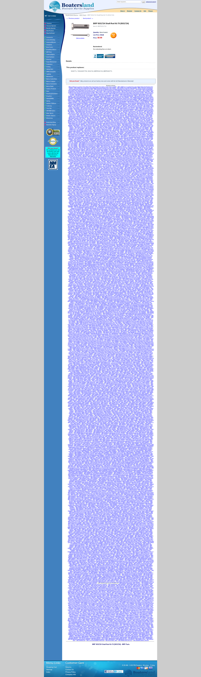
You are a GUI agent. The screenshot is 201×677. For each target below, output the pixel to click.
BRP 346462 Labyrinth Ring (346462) (117, 291)
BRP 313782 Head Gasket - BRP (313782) (84, 374)
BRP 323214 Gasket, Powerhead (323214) (128, 391)
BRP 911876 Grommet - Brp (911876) (93, 202)
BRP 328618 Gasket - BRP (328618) (99, 403)
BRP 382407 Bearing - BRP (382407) (83, 430)
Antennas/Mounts (51, 42)
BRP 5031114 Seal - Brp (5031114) (118, 211)
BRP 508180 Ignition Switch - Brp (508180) (108, 109)
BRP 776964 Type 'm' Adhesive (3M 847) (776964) (130, 187)
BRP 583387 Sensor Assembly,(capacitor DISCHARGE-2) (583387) (85, 136)
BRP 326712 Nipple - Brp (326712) (144, 119)
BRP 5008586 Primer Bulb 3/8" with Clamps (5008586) (111, 269)
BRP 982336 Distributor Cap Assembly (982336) (137, 632)
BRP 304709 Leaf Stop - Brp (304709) (112, 164)
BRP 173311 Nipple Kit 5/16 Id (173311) (101, 357)
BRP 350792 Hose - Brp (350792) (121, 128)
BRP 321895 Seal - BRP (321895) (101, 389)
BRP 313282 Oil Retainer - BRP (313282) (134, 371)
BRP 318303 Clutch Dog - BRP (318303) (108, 533)
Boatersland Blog (51, 122)
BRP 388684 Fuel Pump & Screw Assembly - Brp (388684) (138, 232)
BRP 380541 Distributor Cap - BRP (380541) (127, 428)
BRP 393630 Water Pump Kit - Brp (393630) (120, 236)
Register (129, 11)
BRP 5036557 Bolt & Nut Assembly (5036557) (96, 584)
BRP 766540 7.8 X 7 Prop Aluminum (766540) (141, 613)
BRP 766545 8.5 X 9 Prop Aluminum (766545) (90, 615)
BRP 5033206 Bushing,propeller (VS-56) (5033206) (134, 217)
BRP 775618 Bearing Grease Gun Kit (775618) (107, 624)
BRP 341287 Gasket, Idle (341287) (116, 422)
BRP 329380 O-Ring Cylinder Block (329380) (97, 149)
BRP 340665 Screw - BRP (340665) (85, 421)
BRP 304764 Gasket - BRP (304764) (91, 529)
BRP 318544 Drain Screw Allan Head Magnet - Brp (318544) (111, 114)
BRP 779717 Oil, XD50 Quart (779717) (92, 198)
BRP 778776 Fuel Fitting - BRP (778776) (143, 592)
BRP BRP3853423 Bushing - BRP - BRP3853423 (103, 639)
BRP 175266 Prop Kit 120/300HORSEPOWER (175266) (102, 521)
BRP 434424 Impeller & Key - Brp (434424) (112, 244)
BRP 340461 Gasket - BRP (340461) (129, 420)
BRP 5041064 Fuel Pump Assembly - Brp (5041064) (137, 316)
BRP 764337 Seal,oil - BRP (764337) (112, 610)
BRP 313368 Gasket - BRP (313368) (129, 372)
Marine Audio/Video (51, 79)
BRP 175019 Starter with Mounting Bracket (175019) (98, 361)
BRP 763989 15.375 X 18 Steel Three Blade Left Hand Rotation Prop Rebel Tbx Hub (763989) (111, 604)
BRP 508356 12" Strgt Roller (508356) (92, 540)
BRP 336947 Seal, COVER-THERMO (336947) (105, 226)
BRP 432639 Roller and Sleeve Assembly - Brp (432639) (139, 241)
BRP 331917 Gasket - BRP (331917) (121, 411)
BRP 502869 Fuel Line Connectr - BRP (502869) (113, 476)
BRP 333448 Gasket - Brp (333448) (82, 288)
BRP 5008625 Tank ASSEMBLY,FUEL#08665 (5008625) (136, 305)
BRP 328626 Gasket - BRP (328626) (137, 403)
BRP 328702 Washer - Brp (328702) (115, 283)
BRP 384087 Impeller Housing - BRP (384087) (124, 430)
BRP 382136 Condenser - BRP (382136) (83, 429)
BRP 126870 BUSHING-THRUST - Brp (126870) (135, 270)
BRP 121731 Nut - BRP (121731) (106, 356)
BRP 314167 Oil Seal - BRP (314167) (143, 374)
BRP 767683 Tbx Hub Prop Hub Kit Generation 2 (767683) (131, 178)
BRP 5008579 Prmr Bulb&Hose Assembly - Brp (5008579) (83, 269)
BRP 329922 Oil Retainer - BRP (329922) (79, 537)
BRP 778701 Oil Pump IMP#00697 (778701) (118, 627)
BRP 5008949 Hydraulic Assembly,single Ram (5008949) (125, 100)
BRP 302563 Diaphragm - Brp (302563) (83, 96)
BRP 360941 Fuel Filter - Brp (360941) (89, 229)
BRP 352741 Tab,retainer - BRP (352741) (111, 552)
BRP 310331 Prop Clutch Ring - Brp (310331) (139, 105)
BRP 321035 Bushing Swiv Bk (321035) (90, 168)
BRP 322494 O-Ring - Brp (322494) (126, 107)
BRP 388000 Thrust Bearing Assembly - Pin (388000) (88, 296)
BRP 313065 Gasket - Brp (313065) (89, 107)
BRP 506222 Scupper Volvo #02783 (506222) (79, 518)
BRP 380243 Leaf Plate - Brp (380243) (84, 295)
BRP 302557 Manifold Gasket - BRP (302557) (108, 365)
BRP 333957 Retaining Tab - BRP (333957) (85, 545)
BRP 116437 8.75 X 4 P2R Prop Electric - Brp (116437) (93, 220)
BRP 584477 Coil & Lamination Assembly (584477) (133, 136)
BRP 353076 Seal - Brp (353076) (132, 293)
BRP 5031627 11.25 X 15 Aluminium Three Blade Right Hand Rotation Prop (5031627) (119, 582)
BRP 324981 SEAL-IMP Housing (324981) (124, 396)
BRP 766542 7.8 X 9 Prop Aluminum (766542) (104, 614)
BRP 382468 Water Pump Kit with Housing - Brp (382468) (87, 232)
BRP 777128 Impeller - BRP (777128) (91, 625)
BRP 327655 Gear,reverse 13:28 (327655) (142, 401)
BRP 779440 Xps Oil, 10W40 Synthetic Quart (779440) (127, 628)
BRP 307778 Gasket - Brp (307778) (108, 104)
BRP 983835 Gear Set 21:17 (125, 640)
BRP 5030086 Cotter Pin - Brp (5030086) (94, 308)
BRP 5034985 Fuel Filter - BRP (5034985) (107, 504)
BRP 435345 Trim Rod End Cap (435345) (121, 438)
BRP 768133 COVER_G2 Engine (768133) (93, 619)
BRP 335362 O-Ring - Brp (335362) (130, 124)
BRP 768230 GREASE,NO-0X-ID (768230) (99, 325)
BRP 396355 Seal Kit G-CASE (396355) (105, 562)
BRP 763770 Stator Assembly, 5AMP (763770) (118, 591)
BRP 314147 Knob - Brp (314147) (92, 277)
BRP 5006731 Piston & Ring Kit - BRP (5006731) (87, 459)
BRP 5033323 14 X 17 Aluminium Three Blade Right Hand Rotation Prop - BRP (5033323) (98, 493)
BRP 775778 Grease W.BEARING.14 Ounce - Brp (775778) (95, 185)
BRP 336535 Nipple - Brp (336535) (84, 226)
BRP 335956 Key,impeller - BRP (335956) (102, 549)
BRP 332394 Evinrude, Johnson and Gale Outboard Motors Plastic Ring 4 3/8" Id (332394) (110, 123)
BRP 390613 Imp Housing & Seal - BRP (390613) (89, 558)
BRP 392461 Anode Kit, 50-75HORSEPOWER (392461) (138, 558)
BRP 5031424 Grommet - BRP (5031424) (136, 484)
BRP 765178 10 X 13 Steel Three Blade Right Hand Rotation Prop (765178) (118, 175)
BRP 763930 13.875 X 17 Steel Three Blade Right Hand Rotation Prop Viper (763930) (123, 598)
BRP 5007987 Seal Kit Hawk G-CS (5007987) (127, 469)
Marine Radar (50, 86)
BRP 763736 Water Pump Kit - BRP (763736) (95, 591)
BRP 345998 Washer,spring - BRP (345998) (98, 425)
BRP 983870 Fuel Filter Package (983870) (104, 634)
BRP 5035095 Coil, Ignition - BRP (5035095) (121, 505)
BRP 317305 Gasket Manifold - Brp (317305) (123, 280)
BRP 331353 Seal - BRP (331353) (83, 410)
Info (145, 11)
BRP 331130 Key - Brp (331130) (118, 120)
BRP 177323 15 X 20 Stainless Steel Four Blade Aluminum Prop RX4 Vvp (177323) (112, 526)
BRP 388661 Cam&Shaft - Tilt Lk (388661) (112, 232)
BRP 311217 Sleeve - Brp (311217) (94, 106)
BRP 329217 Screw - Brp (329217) (114, 284)
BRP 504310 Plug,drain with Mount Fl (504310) (86, 515)
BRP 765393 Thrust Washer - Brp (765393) (113, 324)
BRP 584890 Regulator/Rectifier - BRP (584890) (128, 568)
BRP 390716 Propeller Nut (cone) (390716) (89, 234)
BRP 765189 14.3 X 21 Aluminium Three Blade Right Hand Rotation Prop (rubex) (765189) (95, 163)
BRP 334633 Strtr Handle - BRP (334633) (103, 547)
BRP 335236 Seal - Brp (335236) (77, 124)
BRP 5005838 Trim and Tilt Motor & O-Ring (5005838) (130, 450)
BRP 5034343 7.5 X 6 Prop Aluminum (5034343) (94, 501)
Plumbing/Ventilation (52, 93)
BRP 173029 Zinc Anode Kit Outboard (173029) (79, 357)
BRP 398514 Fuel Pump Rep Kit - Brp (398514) (84, 132)
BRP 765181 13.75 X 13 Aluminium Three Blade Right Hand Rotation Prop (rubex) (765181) (112, 176)
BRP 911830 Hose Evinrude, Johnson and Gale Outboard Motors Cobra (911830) (111, 201)
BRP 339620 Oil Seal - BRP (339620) (125, 418)
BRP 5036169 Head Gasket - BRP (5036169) (109, 507)
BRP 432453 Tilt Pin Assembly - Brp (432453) (85, 241)
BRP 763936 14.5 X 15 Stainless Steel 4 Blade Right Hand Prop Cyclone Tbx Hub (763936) (111, 352)
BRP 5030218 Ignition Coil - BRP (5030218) (125, 477)
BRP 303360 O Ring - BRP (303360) (143, 366)
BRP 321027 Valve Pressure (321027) (141, 384)
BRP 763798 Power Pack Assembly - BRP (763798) (96, 596)
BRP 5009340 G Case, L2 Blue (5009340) (107, 307)
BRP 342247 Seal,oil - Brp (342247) (83, 127)
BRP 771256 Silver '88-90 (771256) (119, 325)
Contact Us (137, 11)
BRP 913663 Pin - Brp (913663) (77, 254)
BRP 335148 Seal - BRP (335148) (81, 548)
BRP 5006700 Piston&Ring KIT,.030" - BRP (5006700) (139, 577)
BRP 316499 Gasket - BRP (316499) (105, 379)
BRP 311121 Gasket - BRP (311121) (144, 368)
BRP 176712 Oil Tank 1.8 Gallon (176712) (107, 274)
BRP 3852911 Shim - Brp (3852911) (99, 204)
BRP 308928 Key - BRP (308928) (144, 532)
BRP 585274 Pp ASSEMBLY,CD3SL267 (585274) (111, 570)
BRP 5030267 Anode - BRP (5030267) (89, 478)
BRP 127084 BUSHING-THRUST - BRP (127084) (138, 519)
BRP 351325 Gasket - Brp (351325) (110, 130)
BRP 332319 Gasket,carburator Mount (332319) (115, 121)
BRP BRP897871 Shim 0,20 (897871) (125, 639)
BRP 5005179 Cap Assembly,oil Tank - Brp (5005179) (122, 259)
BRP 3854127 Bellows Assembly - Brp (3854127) (87, 257)
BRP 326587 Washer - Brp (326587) (120, 282)
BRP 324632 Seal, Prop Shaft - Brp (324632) (141, 117)
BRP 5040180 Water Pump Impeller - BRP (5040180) (89, 509)
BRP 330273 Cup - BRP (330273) (90, 407)
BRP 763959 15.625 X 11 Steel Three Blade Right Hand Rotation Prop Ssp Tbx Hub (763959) (95, 350)
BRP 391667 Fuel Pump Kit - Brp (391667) (134, 234)
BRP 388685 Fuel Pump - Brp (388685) (78, 233)
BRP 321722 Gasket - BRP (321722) (136, 387)
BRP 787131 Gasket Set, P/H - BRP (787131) (117, 629)
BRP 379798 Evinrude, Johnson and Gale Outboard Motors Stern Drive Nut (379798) (96, 231)
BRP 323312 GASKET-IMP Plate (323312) (91, 392)
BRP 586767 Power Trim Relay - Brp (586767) (107, 141)
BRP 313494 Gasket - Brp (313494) (102, 112)
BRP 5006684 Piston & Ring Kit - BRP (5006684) (117, 455)
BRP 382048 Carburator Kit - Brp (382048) (128, 231)
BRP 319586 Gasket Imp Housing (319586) (122, 380)
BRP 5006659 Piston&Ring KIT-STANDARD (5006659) (103, 451)
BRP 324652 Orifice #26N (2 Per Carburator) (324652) (121, 281)
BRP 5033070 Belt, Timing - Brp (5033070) (91, 312)
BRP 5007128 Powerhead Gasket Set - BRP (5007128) (97, 464)
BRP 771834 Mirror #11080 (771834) (77, 621)
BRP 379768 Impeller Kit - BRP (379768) (106, 428)
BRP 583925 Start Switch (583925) (111, 136)
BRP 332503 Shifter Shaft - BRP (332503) (100, 537)
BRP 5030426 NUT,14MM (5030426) (114, 208)
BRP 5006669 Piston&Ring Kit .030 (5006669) (112, 304)
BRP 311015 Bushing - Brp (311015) (93, 167)
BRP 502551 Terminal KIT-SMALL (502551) (78, 474)
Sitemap (49, 669)
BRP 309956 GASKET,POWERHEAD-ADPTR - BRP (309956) (83, 367)
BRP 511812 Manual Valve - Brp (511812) (92, 155)
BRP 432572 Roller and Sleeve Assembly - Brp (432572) (110, 241)
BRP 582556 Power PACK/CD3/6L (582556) (131, 541)
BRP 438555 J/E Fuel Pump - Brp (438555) (135, 132)
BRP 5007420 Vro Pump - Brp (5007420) (122, 266)
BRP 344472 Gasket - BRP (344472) (95, 424)
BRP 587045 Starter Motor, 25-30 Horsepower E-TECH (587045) (105, 573)
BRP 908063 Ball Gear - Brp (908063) (137, 330)
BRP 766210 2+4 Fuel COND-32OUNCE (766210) (117, 613)
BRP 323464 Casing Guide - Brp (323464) (89, 169)
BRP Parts (49, 52)
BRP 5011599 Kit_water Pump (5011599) (123, 473)
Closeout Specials (51, 25)
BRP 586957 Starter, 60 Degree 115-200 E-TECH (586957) (138, 572)
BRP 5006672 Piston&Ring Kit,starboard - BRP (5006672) (88, 453)
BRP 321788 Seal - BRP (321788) (109, 388)
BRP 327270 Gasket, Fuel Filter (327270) (101, 148)
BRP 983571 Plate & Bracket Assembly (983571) (115, 332)
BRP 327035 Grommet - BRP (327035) (121, 401)
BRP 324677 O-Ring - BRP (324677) (87, 396)
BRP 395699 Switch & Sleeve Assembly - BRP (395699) (121, 561)
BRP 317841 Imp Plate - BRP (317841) (101, 380)
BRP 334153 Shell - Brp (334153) (76, 153)
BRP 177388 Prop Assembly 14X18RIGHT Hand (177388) (126, 361)
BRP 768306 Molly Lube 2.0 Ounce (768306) (98, 180)
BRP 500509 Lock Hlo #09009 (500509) (116, 446)
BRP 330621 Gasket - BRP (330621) (104, 408)
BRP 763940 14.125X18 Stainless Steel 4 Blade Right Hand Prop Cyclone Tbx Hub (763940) (99, 322)
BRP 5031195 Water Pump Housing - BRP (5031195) (118, 483)
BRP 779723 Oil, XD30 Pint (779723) (132, 198)
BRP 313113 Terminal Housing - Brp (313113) (97, 276)
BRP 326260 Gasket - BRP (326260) (84, 399)
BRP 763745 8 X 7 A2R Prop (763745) (99, 173)
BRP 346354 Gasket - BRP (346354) (86, 427)
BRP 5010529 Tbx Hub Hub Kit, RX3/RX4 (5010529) (131, 307)
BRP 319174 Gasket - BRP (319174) (82, 535)
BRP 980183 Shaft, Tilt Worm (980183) (91, 632)
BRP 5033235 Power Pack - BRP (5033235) (128, 492)
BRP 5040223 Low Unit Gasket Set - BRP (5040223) (116, 509)
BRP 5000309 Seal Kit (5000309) (129, 257)
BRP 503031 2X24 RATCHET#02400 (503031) (132, 479)
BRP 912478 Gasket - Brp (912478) (125, 253)
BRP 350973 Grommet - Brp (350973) (140, 128)
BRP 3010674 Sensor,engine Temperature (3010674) (86, 364)
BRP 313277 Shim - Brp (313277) (137, 276)
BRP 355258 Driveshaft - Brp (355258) (124, 294)
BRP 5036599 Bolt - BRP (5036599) (117, 584)
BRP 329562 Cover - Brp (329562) (135, 149)
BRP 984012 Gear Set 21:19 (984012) (116, 254)
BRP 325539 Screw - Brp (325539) (82, 119)
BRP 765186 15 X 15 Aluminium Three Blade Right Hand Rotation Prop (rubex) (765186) (128, 161)
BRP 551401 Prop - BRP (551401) (132, 540)
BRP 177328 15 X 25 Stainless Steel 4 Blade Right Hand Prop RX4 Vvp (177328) (117, 336)
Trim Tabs (49, 108)
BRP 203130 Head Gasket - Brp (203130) (109, 95)
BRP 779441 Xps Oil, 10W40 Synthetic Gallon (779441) (110, 329)
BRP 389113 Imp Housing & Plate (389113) (112, 296)
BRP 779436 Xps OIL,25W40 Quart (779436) (100, 328)
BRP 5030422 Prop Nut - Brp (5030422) (94, 208)
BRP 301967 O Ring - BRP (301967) (87, 365)
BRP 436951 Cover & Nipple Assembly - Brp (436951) (87, 247)
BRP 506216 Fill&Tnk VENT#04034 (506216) (118, 516)
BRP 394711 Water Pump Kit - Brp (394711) (142, 236)
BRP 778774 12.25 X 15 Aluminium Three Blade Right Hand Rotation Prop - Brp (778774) (113, 195)
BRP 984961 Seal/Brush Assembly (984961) (113, 635)
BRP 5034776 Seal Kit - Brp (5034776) (124, 315)
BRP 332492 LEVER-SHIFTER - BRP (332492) (81, 414)
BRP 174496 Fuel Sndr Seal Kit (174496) (131, 359)
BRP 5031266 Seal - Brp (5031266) (136, 211)
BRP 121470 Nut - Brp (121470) (114, 270)
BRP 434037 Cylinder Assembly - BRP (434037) (118, 437)
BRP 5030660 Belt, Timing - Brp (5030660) (92, 309)
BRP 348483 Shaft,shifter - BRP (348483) (106, 427)
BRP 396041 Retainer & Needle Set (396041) (90, 297)
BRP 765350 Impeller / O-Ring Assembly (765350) (131, 163)
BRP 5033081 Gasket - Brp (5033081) (111, 217)
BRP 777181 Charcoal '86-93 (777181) (82, 190)
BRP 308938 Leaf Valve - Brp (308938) (139, 166)
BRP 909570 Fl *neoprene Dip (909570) (106, 199)
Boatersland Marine (72, 15)
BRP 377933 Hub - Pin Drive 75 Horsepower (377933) (81, 230)
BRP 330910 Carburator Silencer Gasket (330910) (98, 120)
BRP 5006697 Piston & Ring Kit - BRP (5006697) (86, 577)
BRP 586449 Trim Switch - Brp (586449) (100, 140)
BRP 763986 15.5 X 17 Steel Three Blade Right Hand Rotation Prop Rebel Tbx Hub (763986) (96, 342)
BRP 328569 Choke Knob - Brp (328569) (122, 148)
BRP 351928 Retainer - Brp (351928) (90, 293)
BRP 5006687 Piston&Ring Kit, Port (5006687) (85, 456)
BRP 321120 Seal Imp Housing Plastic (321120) (101, 385)
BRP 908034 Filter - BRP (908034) (137, 629)
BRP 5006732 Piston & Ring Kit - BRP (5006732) (112, 459)
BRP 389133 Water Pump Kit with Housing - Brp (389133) (103, 233)
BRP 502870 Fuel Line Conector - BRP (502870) (137, 476)
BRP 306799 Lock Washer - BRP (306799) (84, 532)
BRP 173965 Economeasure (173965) (129, 109)
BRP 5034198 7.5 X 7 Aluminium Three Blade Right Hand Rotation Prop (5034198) (124, 500)
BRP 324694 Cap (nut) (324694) (131, 118)
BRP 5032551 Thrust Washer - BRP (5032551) (111, 487)
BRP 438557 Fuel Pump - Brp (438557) (93, 133)
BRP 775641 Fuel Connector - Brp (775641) (107, 184)
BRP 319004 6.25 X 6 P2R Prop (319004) (111, 279)
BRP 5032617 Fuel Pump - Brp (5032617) (91, 217)
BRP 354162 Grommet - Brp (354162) (83, 294)
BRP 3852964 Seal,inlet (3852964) (135, 204)
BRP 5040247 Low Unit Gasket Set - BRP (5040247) (86, 511)
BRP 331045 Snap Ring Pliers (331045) (82, 286)
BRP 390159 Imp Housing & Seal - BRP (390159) (121, 434)
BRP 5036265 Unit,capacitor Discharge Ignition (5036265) (99, 508)
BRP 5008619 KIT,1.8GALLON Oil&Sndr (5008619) (109, 305)
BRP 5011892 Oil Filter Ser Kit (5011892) (79, 347)
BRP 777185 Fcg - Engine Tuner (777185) (120, 190)
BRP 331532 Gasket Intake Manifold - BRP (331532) (105, 410)
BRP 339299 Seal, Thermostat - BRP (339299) (85, 418)
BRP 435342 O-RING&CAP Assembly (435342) (118, 300)
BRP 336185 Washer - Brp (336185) (127, 225)
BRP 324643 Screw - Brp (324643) (98, 281)
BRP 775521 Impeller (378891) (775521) (140, 182)
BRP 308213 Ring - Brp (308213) (121, 166)
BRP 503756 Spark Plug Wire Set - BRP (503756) (85, 587)
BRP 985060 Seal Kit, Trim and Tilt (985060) (105, 255)
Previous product (72, 18)
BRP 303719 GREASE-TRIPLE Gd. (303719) (91, 164)
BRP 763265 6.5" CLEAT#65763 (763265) (132, 575)
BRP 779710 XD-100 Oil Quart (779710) (113, 197)
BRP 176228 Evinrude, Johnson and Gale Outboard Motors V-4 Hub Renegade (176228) (125, 224)
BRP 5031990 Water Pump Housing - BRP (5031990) (98, 485)
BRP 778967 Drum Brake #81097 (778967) (78, 593)
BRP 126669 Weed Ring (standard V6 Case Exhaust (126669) (98, 222)
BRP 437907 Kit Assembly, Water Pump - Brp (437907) (110, 132)
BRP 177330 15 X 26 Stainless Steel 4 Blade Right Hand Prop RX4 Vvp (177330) (108, 527)
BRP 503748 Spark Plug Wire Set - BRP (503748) (103, 585)
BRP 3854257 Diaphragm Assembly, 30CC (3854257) (101, 557)
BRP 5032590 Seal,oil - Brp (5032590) (95, 311)
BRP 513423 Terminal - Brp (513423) (112, 155)
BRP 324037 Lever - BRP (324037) (99, 395)
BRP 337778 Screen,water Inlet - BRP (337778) (110, 416)
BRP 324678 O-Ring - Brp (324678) (113, 118)
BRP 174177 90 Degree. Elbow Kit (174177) (100, 358)
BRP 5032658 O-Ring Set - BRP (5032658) (134, 487)
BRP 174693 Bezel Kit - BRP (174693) (140, 360)
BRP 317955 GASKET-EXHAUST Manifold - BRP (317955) (83, 533)
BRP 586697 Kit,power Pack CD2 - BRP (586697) (111, 572)
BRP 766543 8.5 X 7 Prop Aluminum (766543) (127, 614)
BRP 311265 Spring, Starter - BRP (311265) (117, 370)
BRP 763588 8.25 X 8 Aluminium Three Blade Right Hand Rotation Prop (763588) (112, 171)
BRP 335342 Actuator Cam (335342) (112, 124)
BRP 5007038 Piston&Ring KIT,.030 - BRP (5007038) (98, 463)
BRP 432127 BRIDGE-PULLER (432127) (136, 297)
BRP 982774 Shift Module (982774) (141, 633)
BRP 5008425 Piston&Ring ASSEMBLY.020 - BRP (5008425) (83, 471)
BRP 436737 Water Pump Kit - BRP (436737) (80, 441)
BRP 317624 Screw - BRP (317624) (82, 380)
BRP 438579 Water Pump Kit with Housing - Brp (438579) (138, 133)
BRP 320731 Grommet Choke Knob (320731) (127, 147)
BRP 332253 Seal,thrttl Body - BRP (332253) (101, 413)
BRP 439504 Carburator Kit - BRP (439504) (124, 444)
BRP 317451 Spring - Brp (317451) (143, 280)
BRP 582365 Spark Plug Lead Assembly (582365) (141, 135)
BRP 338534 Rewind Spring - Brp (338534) (107, 227)
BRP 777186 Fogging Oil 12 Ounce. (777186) (142, 190)
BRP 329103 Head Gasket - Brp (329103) (136, 283)
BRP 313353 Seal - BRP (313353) (110, 372)
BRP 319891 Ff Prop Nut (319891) (141, 381)
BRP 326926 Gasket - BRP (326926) (83, 401)
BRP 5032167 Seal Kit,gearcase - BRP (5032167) (129, 486)
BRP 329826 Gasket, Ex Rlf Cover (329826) (78, 536)
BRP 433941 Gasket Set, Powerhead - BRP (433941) (92, 437)
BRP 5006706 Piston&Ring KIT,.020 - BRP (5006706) (136, 578)
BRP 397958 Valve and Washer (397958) (119, 240)
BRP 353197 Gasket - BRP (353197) (131, 552)
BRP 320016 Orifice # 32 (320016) (87, 147)
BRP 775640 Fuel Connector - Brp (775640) (85, 184)
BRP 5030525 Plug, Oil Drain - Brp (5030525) (127, 209)
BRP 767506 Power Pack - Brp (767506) (78, 325)
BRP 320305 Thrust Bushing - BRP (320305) (115, 382)
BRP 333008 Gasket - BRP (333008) (115, 539)
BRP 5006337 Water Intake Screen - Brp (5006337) (87, 304)
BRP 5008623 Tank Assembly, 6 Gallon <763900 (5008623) (96, 100)
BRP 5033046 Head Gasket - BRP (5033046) (137, 488)
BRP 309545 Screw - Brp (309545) (100, 105)
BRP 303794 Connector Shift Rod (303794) (122, 96)
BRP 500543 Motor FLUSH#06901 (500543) (80, 450)
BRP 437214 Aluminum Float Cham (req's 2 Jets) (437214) (115, 247)
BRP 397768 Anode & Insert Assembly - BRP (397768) (119, 563)
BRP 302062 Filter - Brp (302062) (144, 275)
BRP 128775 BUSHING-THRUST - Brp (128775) (123, 272)
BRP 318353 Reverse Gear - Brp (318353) (78, 281)
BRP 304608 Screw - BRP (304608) (137, 528)
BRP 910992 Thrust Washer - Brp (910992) (91, 331)
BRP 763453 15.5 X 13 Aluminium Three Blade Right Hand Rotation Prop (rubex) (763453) (103, 590)
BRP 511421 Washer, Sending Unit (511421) (119, 317)
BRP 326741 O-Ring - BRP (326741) (87, 400)
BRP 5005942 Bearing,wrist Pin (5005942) (96, 303)
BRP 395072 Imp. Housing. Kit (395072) (97, 561)
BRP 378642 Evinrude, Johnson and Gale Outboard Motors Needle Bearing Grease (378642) (117, 230)
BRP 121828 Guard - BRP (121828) (123, 356)
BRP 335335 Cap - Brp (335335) (94, 124)
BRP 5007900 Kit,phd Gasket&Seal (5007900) (104, 469)
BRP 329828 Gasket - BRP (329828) (99, 536)
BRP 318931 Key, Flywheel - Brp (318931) (113, 167)
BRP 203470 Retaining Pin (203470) (128, 95)
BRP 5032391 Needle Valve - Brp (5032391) (131, 216)
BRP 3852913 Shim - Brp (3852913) (117, 204)
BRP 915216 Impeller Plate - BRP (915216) (131, 631)
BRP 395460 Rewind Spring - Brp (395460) (124, 237)
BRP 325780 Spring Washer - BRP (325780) (128, 398)
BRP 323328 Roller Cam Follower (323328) (113, 116)
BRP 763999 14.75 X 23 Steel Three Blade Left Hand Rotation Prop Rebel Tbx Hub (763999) (96, 608)
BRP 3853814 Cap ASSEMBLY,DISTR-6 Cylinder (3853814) (135, 556)
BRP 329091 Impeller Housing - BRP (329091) (103, 535)
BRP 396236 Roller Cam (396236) (144, 237)
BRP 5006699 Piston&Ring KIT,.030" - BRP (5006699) (112, 577)
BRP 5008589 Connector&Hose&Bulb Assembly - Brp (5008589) (83, 97)
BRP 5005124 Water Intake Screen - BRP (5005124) (82, 448)
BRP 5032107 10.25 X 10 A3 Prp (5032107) (105, 486)
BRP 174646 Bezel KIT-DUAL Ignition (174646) (95, 360)
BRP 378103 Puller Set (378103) (81, 555)
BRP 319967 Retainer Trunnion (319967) (134, 167)
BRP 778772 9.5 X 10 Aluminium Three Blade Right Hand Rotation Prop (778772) (114, 194)
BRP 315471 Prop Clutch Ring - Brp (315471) (91, 113)
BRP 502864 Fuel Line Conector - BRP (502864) (124, 474)
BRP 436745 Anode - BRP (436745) (101, 441)
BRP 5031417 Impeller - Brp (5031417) (139, 212)
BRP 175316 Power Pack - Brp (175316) (103, 110)
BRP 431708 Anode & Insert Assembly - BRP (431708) (105, 435)
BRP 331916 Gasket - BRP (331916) (102, 411)
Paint (47, 91)
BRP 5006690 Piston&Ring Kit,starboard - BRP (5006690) (111, 456)
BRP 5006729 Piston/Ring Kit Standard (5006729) (124, 458)
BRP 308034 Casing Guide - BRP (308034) (124, 532)
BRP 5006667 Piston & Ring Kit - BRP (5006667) (122, 452)
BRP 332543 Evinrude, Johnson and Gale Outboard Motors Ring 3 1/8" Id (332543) (94, 152)
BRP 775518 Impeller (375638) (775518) (119, 182)
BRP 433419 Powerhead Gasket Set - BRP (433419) (99, 436)
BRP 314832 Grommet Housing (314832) (128, 377)
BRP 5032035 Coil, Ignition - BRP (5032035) (123, 485)
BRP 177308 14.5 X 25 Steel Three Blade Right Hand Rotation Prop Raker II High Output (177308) (92, 86)
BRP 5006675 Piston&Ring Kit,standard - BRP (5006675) (117, 453)
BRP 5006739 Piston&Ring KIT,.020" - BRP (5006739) (103, 462)
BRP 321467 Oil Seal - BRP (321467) (103, 386)
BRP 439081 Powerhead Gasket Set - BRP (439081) (126, 443)
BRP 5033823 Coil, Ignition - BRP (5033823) (122, 498)
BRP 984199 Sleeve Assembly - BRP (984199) (126, 634)
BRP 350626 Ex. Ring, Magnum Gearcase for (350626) (98, 128)
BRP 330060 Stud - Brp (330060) (132, 284)
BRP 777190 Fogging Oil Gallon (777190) (103, 191)
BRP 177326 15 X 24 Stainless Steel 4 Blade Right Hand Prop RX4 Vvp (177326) (114, 337)
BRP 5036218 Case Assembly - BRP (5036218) (132, 507)
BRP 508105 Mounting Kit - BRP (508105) (101, 518)
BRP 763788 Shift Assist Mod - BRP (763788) (79, 592)
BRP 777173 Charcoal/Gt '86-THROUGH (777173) (118, 188)
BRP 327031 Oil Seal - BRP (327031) (102, 401)
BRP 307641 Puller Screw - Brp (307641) (102, 166)
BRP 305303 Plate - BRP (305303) (83, 530)
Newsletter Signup (51, 124)
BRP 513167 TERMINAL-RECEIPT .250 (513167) (102, 318)
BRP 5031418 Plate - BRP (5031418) (116, 484)
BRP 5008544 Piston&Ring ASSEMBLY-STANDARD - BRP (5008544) (115, 471)
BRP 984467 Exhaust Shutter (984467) (83, 255)
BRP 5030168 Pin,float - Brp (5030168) (136, 308)
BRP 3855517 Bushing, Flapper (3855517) (110, 257)
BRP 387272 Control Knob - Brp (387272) (133, 111)
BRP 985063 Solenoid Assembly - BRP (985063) (137, 635)
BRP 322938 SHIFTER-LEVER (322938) (107, 391)
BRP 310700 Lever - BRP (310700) (107, 368)
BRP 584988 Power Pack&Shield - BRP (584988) (94, 569)
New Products (50, 30)
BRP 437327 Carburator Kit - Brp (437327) (103, 248)
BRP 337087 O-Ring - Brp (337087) (83, 290)
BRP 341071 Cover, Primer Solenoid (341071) (85, 126)
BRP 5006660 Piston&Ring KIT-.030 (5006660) (129, 451)
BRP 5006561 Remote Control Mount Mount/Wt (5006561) (120, 264)
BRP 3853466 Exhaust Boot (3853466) (108, 205)
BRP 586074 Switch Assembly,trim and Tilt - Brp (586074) (109, 139)
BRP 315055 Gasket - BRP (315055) (82, 378)
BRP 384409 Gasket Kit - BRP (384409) (103, 431)
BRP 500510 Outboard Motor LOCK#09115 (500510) (139, 446)
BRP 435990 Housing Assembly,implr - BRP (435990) (139, 439)
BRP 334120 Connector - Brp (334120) (121, 288)
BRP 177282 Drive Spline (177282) (112, 91)
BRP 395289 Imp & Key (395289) (105, 237)
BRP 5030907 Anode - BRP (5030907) (132, 481)
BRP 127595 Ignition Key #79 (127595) (78, 223)
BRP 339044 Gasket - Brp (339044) (131, 125)
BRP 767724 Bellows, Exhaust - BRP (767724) (113, 618)
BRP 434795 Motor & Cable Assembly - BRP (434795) (97, 438)
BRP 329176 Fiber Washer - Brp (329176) (95, 284)
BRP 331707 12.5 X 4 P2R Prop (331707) (129, 410)
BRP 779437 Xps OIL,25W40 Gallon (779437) (123, 328)
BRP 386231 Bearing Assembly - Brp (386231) (110, 111)
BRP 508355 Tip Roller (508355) (142, 518)
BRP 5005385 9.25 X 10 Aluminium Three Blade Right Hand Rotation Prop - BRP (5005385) (105, 449)
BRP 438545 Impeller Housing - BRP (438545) (113, 442)
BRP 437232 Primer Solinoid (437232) (83, 248)
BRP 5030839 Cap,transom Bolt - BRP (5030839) (109, 481)
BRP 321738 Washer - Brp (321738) (107, 107)
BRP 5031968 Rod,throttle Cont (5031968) (139, 310)
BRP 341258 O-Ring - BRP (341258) (76, 422)
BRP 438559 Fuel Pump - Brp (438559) (113, 133)
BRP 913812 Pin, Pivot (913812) (111, 631)
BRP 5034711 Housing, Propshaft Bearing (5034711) (99, 219)
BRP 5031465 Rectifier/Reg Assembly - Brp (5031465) (116, 213)
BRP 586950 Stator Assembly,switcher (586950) (125, 319)
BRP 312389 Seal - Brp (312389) (77, 276)
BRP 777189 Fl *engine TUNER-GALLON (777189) (80, 191)
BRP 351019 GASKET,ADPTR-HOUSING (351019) (97, 551)
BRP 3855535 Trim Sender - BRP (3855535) (126, 557)
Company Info (70, 674)
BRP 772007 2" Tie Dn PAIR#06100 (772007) (96, 622)
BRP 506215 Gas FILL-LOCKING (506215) (95, 516)
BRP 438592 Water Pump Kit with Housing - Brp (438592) (82, 134)
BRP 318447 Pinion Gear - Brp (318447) (86, 114)
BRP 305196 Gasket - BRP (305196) (129, 529)
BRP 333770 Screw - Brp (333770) (123, 152)
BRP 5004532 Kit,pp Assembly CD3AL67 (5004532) (86, 445)
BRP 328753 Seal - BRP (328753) (126, 405)
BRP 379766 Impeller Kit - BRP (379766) (85, 428)
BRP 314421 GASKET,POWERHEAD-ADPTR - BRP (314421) (83, 375)
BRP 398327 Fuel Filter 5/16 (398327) (126, 131)
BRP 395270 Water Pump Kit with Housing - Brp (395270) (82, 237)
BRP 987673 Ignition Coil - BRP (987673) (100, 636)
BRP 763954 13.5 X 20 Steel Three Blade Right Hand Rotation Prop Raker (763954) (120, 600)
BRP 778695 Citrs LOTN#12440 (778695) (84, 194)
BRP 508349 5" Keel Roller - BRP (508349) (122, 518)
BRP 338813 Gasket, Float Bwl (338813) (89, 417)
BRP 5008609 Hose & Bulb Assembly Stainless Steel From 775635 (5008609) (123, 98)
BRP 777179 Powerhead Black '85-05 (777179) (115, 326)
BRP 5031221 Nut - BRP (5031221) (140, 483)
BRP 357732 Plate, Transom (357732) (125, 554)
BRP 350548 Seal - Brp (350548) (135, 291)
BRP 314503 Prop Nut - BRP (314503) (108, 375)
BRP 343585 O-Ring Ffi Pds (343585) (123, 127)
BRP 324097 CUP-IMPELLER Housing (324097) (121, 395)
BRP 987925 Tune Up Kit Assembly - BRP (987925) (114, 638)
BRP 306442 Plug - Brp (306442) (83, 166)
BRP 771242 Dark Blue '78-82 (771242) (77, 181)
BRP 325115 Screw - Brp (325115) (83, 282)
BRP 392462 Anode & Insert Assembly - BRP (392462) (81, 559)
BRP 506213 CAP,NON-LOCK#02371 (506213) (133, 515)
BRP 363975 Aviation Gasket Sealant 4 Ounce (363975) (113, 229)
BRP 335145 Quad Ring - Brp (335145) (96, 289)
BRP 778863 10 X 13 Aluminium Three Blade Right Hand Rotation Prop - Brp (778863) (95, 88)
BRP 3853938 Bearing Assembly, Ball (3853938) (106, 206)
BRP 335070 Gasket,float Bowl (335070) (95, 153)
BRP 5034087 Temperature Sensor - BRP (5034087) (130, 499)
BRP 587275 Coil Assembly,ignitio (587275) (126, 156)
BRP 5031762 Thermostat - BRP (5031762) (129, 583)
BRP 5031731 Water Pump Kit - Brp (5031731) (103, 215)
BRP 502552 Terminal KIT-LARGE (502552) (100, 474)
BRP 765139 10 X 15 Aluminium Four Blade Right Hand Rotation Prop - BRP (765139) (109, 611)
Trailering (49, 106)
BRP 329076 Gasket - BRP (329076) (116, 406)
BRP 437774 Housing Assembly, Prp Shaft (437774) (127, 248)
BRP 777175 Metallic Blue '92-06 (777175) (79, 189)
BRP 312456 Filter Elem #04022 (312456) (91, 371)
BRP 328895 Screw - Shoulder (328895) (143, 148)
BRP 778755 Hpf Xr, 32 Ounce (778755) (101, 592)
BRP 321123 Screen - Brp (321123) (81, 148)
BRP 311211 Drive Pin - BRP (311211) (96, 370)
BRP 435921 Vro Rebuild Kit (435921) (104, 246)
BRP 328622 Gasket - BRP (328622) (118, 403)
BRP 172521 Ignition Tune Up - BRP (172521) (141, 520)
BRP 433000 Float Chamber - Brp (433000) (107, 243)
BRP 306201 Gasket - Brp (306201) (90, 104)
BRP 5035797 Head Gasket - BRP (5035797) (127, 506)
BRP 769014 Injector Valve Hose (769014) (120, 180)
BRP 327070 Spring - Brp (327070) (76, 120)
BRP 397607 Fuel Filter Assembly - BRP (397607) (93, 563)
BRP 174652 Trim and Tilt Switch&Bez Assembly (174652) (126, 273)
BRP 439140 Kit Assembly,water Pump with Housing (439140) (97, 444)
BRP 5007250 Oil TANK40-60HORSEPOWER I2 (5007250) (88, 265)
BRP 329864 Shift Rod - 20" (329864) (144, 536)
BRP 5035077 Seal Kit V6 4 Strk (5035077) (98, 505)
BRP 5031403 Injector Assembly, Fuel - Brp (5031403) (117, 309)
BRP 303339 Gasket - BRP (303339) (85, 366)
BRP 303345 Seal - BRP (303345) (103, 366)
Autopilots (49, 44)
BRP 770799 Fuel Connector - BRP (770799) (78, 620)
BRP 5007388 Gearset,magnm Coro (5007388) (99, 266)
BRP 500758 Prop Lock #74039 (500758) (111, 466)
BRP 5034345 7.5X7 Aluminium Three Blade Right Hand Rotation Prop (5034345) (93, 315)
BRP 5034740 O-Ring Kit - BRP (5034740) (85, 504)
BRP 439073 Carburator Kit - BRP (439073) (101, 443)
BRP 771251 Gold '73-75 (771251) (97, 181)
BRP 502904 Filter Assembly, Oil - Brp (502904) (85, 109)
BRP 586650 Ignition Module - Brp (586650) (84, 141)
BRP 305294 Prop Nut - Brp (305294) (143, 96)
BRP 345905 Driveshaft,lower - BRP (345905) (138, 424)
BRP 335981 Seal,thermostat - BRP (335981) (124, 549)
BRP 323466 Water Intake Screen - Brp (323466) (137, 116)
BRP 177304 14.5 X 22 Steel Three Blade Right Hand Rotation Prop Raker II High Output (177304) (120, 92)
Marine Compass (50, 81)
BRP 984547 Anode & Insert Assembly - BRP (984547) (88, 635)
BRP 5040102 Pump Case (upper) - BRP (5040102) (137, 587)
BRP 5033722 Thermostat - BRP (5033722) (78, 498)
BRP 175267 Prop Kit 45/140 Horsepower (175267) (129, 521)
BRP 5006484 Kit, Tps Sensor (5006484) (135, 565)
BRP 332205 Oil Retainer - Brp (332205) (93, 121)
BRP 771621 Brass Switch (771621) (122, 620)
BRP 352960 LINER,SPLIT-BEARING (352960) (111, 293)
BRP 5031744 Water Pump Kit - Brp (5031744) (127, 215)
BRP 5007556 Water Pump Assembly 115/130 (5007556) (100, 267)
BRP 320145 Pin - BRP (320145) (95, 382)
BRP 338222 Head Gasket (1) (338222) (132, 416)
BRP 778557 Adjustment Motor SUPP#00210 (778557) (136, 625)
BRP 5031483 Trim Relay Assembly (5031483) (141, 213)
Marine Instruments (51, 83)
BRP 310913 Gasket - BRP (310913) (126, 368)
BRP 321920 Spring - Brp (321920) (132, 168)
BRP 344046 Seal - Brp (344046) (141, 127)
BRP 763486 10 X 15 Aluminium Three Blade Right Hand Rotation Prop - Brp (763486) (99, 143)
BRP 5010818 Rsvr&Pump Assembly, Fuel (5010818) (102, 103)
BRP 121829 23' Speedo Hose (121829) (143, 356)
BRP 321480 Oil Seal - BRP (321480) (122, 386)
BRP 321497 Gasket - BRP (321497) (141, 386)
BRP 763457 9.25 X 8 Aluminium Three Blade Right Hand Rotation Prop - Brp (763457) (121, 159)
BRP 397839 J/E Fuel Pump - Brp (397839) (97, 240)
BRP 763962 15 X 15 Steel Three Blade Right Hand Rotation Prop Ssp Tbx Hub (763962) (103, 351)
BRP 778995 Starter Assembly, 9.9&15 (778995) (101, 593)
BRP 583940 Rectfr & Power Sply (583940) (136, 542)
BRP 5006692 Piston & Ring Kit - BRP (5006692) (138, 456)
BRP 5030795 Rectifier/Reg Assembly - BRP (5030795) (121, 480)
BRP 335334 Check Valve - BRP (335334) (121, 548)
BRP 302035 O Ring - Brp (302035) (126, 275)
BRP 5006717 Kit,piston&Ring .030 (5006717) (127, 580)
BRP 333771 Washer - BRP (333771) (118, 544)
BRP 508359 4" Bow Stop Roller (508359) (113, 540)
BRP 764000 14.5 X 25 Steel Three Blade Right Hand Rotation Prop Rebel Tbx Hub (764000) (110, 344)
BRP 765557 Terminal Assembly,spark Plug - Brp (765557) (139, 324)
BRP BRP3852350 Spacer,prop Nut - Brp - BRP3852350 (104, 333)
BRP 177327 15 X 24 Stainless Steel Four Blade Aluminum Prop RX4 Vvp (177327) (114, 89)
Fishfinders (49, 64)
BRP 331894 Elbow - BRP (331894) (83, 411)
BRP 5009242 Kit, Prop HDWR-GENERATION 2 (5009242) (98, 473)
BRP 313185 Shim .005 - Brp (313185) (118, 276)
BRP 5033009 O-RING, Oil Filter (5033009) (114, 488)
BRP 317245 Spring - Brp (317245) (102, 280)
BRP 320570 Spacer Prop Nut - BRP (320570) (138, 382)
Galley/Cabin (49, 69)
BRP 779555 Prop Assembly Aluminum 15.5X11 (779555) (139, 329)
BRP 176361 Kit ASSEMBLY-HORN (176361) (79, 523)
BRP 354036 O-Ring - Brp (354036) (107, 131)
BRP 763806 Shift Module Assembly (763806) (85, 597)
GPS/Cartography (51, 71)
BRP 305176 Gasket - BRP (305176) (110, 529)
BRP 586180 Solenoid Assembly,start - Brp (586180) (136, 139)
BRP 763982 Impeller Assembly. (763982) (108, 601)
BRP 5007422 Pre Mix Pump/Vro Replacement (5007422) (138, 304)
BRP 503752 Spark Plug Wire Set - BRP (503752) (94, 586)
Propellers (49, 96)
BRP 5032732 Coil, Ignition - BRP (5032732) (92, 488)
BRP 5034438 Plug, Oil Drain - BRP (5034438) (138, 501)
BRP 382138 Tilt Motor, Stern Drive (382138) (105, 429)
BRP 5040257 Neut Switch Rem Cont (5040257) (112, 316)
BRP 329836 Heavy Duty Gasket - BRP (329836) (121, 536)
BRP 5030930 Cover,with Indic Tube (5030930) (97, 211)
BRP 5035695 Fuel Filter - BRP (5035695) (85, 506)
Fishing (48, 66)
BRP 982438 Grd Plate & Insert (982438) (101, 633)
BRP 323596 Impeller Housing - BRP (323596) (118, 393)
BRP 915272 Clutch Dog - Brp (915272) (96, 254)
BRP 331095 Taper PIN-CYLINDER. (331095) (105, 409)
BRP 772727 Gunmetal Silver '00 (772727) (98, 182)
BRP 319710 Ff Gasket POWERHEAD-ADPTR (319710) (118, 381)
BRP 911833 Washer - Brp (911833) (140, 201)
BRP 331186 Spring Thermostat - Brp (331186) (139, 120)
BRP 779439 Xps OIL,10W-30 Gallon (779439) (84, 329)
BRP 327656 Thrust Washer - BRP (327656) (78, 402)
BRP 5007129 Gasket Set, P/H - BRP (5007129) (123, 464)
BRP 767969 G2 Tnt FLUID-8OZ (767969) (136, 618)
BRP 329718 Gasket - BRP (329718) (144, 535)
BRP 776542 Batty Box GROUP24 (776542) (130, 624)
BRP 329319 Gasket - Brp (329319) (76, 149)
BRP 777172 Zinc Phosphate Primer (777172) (94, 188)
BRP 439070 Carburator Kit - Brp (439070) (95, 135)
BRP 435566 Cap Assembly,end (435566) (127, 245)
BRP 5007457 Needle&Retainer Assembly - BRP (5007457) (88, 465)
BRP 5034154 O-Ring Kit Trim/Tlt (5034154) (92, 218)
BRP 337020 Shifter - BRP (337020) (126, 415)
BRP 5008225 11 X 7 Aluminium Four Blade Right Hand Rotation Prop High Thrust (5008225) (130, 268)
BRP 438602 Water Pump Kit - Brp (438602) (108, 134)
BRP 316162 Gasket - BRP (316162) (86, 379)
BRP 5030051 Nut (81, 640)
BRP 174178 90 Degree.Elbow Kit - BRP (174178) (124, 358)
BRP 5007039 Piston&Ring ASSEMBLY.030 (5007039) (125, 463)
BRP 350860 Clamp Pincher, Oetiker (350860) (128, 550)
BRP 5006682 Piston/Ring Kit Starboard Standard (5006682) (89, 455)
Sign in (122, 11)
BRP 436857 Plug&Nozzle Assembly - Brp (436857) (126, 301)
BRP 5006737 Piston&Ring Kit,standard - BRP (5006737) (136, 460)
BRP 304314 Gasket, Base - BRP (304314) (117, 528)
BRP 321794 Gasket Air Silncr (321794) (128, 388)
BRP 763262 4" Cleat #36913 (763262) (111, 575)
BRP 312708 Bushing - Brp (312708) (113, 106)
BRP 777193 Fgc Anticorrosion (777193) (78, 328)
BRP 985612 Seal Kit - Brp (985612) (125, 255)
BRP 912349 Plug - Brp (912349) (108, 253)
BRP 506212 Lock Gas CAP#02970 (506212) (110, 515)
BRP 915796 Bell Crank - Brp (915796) (92, 332)
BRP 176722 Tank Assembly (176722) (127, 274)
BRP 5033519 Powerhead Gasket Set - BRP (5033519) (120, 495)
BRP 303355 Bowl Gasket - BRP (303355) (123, 366)
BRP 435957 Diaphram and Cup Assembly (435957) (112, 439)
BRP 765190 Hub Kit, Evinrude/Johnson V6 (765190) (88, 324)
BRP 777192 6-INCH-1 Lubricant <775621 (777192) (140, 326)
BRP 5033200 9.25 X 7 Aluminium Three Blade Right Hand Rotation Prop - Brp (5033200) (124, 312)
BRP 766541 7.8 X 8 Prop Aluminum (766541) (80, 614)
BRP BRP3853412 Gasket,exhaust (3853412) (79, 639)
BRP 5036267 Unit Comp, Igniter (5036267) (124, 508)
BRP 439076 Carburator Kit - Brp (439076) (134, 153)
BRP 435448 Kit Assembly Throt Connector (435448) (102, 245)
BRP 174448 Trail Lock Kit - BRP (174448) (109, 359)
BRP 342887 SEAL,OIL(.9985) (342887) (102, 127)
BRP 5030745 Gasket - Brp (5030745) (135, 210)
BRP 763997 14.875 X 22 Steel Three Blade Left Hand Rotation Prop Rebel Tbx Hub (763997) (110, 607)
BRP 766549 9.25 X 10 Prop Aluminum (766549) (102, 617)
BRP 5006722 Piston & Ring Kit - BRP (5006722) (137, 457)
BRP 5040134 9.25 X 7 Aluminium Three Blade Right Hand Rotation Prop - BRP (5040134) (116, 589)
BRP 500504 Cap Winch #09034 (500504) (95, 446)
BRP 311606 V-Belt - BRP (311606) (137, 370)
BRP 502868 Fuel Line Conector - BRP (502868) (88, 476)
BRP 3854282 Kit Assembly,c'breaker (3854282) (125, 295)
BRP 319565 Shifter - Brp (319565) (136, 146)
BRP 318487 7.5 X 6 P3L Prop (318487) (84, 534)
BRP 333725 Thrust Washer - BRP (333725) (96, 544)
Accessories (49, 37)
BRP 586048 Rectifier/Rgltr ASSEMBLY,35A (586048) (137, 570)
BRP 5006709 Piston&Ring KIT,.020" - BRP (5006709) (106, 579)
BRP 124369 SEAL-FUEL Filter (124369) (93, 519)
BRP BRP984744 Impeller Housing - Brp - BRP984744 (139, 269)
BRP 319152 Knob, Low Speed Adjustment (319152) (113, 146)
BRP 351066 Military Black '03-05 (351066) (121, 551)
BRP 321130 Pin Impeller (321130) (123, 385)
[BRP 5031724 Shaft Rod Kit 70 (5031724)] (80, 37)
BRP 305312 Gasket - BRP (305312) (101, 530)
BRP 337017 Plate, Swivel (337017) (126, 226)
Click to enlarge (80, 38)
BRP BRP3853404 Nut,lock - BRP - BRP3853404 (140, 638)
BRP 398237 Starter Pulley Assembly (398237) (79, 435)
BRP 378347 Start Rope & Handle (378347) (101, 555)
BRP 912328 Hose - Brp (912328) (91, 253)
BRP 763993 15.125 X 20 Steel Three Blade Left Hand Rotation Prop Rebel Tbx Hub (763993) (119, 605)
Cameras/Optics (50, 54)
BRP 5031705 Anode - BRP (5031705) (87, 583)
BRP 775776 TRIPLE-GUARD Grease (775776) (130, 184)
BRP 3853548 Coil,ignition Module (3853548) (109, 556)
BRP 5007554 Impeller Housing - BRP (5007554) (88, 466)
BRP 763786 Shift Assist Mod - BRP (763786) (142, 591)
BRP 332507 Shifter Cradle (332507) (120, 537)
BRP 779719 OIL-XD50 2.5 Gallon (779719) (78, 330)
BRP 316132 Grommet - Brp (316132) (134, 113)
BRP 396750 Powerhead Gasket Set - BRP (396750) (129, 562)
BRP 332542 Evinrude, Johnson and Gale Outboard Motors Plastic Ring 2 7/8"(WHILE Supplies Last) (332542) (102, 345)
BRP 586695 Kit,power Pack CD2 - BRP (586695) (86, 572)
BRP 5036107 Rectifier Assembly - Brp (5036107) (125, 219)
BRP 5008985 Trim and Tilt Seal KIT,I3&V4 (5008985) (91, 102)
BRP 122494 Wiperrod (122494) (132, 220)
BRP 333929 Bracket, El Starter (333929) (143, 152)
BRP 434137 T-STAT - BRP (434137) (140, 437)
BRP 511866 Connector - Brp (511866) (140, 317)
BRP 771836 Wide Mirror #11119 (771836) (116, 621)
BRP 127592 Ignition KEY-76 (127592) (123, 222)
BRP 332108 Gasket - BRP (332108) (140, 411)
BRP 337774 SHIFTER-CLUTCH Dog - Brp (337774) (106, 290)
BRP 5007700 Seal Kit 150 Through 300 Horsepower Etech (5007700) (105, 467)
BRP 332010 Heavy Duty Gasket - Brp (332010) (127, 286)
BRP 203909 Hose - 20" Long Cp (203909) (111, 363)
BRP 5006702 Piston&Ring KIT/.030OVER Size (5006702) (83, 578)
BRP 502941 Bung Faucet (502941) (107, 302)
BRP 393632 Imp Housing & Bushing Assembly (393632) (109, 559)
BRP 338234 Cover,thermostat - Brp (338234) (84, 227)
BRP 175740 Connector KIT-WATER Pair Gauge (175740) (119, 522)
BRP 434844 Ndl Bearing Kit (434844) (96, 300)
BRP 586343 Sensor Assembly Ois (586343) (126, 571)
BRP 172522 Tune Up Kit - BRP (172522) (78, 521)
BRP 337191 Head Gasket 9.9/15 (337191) (87, 416)
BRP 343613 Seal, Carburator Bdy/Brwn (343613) (95, 291)
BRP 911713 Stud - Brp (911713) (82, 201)
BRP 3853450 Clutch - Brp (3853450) (88, 205)
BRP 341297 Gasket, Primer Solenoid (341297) (108, 126)
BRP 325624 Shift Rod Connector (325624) (102, 119)
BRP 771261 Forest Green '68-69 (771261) (139, 325)
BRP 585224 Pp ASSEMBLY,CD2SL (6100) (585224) (85, 570)
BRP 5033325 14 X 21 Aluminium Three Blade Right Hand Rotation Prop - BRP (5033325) (101, 494)
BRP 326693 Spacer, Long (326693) (131, 399)
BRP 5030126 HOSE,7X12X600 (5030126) (115, 308)
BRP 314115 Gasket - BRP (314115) (124, 374)
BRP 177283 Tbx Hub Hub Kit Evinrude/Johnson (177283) (136, 91)
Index (48, 672)
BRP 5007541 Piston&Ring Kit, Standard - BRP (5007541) (118, 465)
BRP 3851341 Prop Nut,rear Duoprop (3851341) (85, 556)
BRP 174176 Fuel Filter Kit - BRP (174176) (78, 358)
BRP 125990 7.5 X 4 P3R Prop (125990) (127, 88)
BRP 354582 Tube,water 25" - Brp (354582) (103, 294)
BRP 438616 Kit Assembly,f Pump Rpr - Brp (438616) (133, 134)
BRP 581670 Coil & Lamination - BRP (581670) (87, 541)
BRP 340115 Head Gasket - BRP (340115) (86, 420)
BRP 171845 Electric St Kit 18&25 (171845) (117, 520)
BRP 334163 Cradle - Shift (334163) (130, 545)
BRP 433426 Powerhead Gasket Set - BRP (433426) (126, 436)
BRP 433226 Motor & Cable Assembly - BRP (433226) (133, 435)
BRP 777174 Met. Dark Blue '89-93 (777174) (142, 188)
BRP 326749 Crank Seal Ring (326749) (139, 282)
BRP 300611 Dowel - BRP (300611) (131, 363)
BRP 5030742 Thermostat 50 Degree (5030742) (113, 210)
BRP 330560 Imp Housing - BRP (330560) (84, 408)
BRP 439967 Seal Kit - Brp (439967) (129, 154)
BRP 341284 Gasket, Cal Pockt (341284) (97, 422)
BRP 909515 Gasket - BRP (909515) (94, 631)
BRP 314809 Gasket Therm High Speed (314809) (105, 377)
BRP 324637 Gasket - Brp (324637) (77, 118)
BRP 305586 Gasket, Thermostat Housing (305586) (124, 530)
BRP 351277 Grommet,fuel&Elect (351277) (142, 551)
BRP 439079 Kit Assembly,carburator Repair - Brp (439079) (105, 154)
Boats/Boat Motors (51, 49)
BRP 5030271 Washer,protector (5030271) (109, 478)
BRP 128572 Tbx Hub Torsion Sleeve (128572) (100, 223)
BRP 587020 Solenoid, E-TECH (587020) (78, 573)
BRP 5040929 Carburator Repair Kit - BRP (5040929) (132, 513)
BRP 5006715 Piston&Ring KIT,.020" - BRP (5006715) (102, 580)
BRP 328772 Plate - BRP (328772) (76, 406)
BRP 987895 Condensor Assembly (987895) (89, 638)
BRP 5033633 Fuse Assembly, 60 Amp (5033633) (117, 497)
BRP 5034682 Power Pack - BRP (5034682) (119, 502)
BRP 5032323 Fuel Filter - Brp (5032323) (87, 216)
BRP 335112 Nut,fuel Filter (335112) (114, 153)
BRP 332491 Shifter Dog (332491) (130, 150)
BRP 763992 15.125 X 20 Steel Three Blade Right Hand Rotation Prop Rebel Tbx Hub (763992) (104, 343)
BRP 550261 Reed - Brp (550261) (87, 319)
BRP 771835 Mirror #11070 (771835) (96, 621)
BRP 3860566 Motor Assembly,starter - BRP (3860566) (87, 432)
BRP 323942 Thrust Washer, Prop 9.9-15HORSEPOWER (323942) (136, 394)
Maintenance (49, 76)
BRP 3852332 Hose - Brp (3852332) (104, 295)
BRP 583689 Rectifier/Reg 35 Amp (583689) (92, 542)
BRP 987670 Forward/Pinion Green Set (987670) (134, 202)
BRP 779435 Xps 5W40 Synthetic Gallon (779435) (94, 594)
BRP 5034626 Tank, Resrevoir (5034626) (140, 218)
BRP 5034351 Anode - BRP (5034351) (116, 501)
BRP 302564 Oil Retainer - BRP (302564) (131, 365)
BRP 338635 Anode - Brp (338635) (128, 290)
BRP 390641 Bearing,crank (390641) (132, 296)
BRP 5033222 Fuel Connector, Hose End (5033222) (103, 492)
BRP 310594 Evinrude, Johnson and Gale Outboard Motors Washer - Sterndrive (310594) (121, 367)
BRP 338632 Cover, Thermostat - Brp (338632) (130, 227)
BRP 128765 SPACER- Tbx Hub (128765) (96, 520)
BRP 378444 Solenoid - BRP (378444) (122, 555)
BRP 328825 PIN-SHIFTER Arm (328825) (96, 406)
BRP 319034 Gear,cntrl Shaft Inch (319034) (89, 146)
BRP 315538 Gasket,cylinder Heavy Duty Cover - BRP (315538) (107, 378)
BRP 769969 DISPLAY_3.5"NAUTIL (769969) (101, 347)
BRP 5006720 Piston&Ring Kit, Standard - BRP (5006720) (110, 457)
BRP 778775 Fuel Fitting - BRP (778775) (122, 592)
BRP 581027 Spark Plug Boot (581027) (132, 155)
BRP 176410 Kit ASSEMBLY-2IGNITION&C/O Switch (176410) (106, 523)
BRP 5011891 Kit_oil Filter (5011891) (143, 473)
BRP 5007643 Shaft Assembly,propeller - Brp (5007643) (128, 267)
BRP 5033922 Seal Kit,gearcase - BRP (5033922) (80, 499)
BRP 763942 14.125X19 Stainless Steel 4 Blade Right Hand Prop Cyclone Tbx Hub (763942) (124, 250)
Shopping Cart (51, 667)
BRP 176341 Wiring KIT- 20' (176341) (143, 522)
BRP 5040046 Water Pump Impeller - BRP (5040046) (111, 587)
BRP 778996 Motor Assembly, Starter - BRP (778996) (128, 593)
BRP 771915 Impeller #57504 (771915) (136, 621)
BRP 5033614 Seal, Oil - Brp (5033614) (92, 314)
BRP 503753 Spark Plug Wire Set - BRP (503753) (120, 586)
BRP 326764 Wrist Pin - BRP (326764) (106, 400)
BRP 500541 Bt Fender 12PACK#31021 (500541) (140, 449)
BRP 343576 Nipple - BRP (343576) (90, 423)
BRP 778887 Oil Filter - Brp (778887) (93, 197)
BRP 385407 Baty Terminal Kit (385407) (124, 110)
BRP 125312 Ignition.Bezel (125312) (76, 270)
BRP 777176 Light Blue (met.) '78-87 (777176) (101, 189)
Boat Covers (49, 47)
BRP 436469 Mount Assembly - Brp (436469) (102, 301)
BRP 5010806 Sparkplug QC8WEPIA (143, 346)
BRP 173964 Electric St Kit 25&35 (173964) (141, 357)
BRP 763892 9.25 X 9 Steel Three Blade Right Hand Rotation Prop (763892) (95, 321)
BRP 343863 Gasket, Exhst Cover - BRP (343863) (131, 423)
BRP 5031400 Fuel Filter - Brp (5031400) (118, 212)
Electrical (48, 59)
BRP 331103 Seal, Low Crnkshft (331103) (127, 409)
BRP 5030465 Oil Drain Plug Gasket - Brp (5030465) (102, 209)
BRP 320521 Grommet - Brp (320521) (106, 147)
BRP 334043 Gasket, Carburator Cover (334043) (109, 545)
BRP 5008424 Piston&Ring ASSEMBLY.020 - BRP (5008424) (138, 470)
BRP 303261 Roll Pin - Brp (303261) (102, 96)
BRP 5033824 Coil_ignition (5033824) (144, 498)
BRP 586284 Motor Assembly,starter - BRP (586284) (101, 571)
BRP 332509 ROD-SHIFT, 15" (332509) (87, 287)
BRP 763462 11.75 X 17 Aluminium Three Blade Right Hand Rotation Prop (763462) (99, 142)
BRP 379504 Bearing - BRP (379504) (127, 427)
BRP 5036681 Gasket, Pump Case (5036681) (138, 584)
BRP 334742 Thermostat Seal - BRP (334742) (126, 547)
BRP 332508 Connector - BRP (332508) (139, 537)
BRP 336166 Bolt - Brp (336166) (133, 289)
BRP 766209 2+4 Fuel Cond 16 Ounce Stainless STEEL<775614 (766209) (114, 177)
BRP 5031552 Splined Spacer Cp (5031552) (86, 582)
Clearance (49, 23)
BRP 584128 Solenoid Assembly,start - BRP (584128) (129, 543)
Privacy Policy (70, 672)
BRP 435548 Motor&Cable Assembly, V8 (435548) (86, 439)
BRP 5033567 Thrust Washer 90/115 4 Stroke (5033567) (90, 497)
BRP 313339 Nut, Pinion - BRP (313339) (91, 372)
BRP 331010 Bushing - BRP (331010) (83, 409)
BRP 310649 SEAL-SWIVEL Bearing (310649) (87, 368)
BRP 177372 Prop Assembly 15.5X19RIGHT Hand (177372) (101, 275)
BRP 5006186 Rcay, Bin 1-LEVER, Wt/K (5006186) (115, 564)
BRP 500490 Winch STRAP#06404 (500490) (135, 445)
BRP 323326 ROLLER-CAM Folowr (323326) (114, 392)
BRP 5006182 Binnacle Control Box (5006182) (119, 303)
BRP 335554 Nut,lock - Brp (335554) (115, 289)
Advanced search (151, 1)
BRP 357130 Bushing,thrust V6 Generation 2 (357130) (102, 554)
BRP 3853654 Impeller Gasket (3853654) (84, 206)
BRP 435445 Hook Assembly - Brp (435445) (141, 300)
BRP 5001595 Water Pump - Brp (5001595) (121, 258)
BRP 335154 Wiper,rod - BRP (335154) (100, 548)
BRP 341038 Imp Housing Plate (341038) (124, 421)
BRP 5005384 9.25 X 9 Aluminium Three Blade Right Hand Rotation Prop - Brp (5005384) (119, 260)
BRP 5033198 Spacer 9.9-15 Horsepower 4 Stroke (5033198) (92, 491)
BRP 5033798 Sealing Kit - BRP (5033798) (100, 498)
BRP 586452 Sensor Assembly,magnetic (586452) (123, 140)
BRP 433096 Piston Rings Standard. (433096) (92, 298)
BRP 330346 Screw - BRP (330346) (129, 407)
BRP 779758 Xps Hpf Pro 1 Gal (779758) (83, 349)
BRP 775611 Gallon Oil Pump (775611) (99, 183)
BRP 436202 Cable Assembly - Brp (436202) (125, 246)
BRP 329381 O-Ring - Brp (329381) (117, 149)
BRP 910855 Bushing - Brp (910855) (126, 199)
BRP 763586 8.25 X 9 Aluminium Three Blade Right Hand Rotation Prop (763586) (115, 170)
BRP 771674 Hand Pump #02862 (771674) (143, 620)
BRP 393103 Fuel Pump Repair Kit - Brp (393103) (96, 236)
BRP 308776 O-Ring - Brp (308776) (82, 105)
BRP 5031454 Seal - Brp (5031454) (140, 309)
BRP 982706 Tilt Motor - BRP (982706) (121, 633)
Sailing (48, 101)
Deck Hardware (50, 57)
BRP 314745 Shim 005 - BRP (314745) (82, 377)
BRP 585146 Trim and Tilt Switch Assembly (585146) (120, 138)
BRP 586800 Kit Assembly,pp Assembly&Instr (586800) (101, 156)
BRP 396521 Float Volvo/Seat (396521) (103, 238)
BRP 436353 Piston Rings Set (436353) (139, 298)
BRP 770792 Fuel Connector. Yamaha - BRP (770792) (139, 619)
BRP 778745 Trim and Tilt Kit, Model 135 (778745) (100, 628)
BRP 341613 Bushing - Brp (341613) (130, 126)
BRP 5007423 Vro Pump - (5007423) (76, 267)
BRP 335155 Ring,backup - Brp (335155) (142, 123)
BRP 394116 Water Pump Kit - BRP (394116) (135, 559)
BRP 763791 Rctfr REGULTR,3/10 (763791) (135, 594)
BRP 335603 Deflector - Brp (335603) (90, 125)
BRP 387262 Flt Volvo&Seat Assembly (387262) (113, 432)
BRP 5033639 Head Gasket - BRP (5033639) (141, 497)
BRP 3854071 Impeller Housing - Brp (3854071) (131, 206)
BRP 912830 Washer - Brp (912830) (144, 253)
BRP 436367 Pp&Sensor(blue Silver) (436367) (79, 301)
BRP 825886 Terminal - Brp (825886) (99, 330)
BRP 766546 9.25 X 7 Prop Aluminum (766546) (114, 615)
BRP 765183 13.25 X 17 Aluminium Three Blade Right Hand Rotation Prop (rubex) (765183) (123, 160)
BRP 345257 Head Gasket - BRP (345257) (115, 424)
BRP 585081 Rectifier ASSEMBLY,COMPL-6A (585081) (120, 569)
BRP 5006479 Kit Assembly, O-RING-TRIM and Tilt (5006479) (108, 262)
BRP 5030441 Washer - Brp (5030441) (133, 208)
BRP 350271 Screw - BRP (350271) (107, 550)
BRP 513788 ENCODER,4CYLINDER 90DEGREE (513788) (129, 318)
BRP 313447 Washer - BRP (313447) (99, 373)
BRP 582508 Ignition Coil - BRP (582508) (110, 541)
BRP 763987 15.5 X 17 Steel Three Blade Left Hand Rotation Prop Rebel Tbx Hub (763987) (103, 603)
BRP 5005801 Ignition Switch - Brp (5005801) (125, 261)
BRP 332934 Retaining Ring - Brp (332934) (108, 287)
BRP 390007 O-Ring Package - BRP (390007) (97, 434)
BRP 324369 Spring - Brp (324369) (98, 117)
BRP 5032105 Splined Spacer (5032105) (83, 486)
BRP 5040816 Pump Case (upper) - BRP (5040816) (105, 513)
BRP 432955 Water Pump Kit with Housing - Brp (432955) (82, 243)
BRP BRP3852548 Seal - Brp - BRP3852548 (130, 333)
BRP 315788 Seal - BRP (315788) (133, 378)
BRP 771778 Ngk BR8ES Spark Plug (95, 640)
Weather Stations (50, 115)
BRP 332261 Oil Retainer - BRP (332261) (123, 413)
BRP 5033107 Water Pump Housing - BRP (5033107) (100, 490)
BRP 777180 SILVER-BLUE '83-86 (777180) (111, 625)
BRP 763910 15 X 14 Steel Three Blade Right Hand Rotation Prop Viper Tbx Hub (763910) (119, 597)
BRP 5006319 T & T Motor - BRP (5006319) (85, 565)
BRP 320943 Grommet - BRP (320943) (95, 384)
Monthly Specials (50, 28)
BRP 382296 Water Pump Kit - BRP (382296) (128, 429)
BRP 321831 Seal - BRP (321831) (83, 389)
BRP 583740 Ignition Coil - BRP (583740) (114, 542)
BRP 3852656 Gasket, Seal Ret (141, 640)
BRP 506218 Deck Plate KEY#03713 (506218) (141, 516)
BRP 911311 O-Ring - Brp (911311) (111, 331)
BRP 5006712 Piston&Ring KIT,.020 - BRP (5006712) (133, 579)
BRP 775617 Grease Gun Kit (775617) (86, 624)
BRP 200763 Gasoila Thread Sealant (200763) (86, 95)
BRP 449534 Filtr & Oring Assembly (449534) (86, 302)
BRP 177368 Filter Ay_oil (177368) (93, 346)
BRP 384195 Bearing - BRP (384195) (83, 431)
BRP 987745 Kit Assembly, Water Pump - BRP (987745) (124, 636)
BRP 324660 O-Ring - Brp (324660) (95, 118)
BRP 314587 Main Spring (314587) (127, 375)
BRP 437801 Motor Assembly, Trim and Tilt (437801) (87, 442)
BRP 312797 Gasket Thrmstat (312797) (132, 106)
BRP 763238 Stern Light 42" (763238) (92, 575)
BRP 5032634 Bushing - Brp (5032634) (136, 311)
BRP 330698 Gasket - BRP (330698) (123, 408)
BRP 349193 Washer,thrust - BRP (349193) (86, 550)
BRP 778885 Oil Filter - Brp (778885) (140, 196)
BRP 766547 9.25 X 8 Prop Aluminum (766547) (138, 615)
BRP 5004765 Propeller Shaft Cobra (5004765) (111, 445)
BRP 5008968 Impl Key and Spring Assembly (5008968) (127, 472)
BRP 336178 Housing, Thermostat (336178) (110, 125)
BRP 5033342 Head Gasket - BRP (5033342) (135, 494)
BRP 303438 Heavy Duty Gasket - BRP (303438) (141, 527)
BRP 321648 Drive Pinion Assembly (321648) (112, 168)
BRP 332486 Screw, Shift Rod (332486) (110, 150)
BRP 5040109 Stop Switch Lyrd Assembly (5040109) (86, 316)
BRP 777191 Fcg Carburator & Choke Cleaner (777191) (128, 191)
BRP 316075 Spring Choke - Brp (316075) (114, 113)
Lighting (48, 74)
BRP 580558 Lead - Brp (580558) (104, 319)
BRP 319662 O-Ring (140, 639)
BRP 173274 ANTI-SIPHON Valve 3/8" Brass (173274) (89, 224)
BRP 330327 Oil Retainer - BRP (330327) (109, 407)
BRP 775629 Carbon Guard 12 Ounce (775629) (121, 183)
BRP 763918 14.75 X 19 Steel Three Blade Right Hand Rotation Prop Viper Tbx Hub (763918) (127, 339)
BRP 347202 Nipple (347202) (126, 346)
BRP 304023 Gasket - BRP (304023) (77, 528)
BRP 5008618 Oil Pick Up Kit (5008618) (102, 99)
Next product (88, 18)
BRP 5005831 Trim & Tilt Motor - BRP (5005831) (104, 450)
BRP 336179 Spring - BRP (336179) (122, 414)
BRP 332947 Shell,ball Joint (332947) (129, 287)
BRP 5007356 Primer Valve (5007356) (78, 266)
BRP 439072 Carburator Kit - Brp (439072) (117, 135)
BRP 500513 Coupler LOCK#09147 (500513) (106, 448)
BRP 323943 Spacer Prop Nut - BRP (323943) (79, 395)
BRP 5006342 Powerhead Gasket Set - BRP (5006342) (110, 565)
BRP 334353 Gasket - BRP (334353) (83, 547)
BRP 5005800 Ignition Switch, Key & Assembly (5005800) (99, 261)
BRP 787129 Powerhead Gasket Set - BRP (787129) (92, 629)
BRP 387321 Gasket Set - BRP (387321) (136, 432)
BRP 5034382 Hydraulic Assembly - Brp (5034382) (117, 218)
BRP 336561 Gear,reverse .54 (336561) (83, 415)
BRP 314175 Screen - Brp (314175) (137, 112)
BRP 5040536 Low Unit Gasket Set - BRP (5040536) (109, 512)
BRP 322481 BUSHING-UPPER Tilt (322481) (85, 391)
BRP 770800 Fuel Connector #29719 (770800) (102, 620)
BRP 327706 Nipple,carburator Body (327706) (95, 283)
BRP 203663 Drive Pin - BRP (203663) (90, 363)
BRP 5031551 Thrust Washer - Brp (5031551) (80, 215)
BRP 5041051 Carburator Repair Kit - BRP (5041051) (98, 514)
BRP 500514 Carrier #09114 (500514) (127, 448)
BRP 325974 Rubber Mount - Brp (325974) (124, 119)
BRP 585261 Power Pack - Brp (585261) (84, 139)
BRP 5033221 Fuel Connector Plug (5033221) (79, 492)
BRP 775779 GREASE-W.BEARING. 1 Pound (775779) (124, 185)
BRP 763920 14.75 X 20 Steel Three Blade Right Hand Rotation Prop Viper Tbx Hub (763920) (119, 338)
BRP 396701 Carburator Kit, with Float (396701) (86, 239)
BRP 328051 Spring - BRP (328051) (137, 402)
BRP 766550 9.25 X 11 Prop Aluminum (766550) (127, 617)
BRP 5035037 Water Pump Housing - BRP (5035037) (131, 504)
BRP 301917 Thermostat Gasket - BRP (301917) (131, 364)
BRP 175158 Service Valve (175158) (83, 110)
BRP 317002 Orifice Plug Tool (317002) (83, 280)
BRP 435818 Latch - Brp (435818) (85, 246)
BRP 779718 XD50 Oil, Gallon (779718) (112, 198)
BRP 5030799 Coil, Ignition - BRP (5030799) (85, 481)
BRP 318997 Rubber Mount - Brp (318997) (90, 279)
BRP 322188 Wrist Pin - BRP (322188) (119, 389)
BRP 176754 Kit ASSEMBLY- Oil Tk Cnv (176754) (96, 525)
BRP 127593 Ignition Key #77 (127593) (143, 222)
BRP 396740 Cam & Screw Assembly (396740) (129, 239)
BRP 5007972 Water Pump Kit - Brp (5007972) (96, 268)
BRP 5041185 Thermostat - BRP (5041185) (122, 514)
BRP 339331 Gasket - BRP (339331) (106, 418)
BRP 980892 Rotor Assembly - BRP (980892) (114, 632)
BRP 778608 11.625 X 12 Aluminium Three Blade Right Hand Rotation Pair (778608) (129, 626)
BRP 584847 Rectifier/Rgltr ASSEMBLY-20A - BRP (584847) (100, 568)
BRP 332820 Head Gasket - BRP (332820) (94, 539)
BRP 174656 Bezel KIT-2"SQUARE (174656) (119, 360)
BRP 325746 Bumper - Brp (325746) (101, 282)
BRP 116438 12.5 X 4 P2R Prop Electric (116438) (85, 356)
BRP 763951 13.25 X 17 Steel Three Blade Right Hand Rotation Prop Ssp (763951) (122, 335)
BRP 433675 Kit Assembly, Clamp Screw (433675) (88, 244)
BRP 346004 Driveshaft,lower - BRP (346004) (122, 425)
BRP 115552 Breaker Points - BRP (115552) (104, 354)
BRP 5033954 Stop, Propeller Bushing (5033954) (104, 499)
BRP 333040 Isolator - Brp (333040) (131, 279)
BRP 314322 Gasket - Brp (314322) (109, 277)
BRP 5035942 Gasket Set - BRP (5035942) (86, 507)
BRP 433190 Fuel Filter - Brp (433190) (128, 243)
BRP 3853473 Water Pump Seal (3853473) (128, 205)
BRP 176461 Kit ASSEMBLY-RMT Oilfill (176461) (134, 523)
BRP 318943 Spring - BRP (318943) (122, 534)
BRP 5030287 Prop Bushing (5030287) (88, 479)
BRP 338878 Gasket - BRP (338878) (109, 417)
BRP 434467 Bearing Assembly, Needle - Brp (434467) (137, 244)
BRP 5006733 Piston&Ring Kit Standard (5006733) (137, 459)
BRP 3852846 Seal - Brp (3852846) (140, 203)
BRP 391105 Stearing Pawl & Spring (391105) (111, 234)
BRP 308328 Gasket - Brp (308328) (127, 104)
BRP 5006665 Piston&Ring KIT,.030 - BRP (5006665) (96, 452)
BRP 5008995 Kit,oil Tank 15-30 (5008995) (116, 102)
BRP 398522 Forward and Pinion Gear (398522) (113, 297)
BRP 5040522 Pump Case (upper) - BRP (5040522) (140, 511)
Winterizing (49, 118)
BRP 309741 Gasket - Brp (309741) (118, 105)
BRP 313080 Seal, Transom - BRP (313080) (112, 371)
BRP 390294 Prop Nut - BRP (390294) (143, 434)
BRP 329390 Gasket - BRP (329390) (125, 535)
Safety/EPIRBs (50, 98)
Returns (68, 667)
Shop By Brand (50, 33)
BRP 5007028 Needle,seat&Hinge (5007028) (128, 462)
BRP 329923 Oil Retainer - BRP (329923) (136, 406)
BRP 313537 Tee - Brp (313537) (119, 112)
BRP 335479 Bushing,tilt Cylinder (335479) (80, 549)
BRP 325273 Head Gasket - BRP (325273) (83, 398)
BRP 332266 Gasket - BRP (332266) (143, 413)
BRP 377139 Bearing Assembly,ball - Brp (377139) (140, 229)
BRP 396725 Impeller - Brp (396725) (108, 239)
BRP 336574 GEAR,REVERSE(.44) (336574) (105, 415)
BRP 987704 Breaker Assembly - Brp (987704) (94, 203)
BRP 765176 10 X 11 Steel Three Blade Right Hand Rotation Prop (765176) (100, 612)
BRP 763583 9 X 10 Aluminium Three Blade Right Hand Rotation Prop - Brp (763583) (99, 145)
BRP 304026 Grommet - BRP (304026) (96, 528)
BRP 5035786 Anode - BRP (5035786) (106, 506)
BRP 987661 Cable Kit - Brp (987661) (112, 202)
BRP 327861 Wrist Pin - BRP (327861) (118, 402)
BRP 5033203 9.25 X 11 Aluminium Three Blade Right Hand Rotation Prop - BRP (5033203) (130, 491)
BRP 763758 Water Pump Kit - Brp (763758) (120, 173)
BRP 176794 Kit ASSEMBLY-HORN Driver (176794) (122, 525)
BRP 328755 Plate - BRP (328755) (144, 405)
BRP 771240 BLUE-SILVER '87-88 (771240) (142, 180)
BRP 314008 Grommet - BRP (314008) (105, 374)
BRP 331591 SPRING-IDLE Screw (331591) (104, 286)
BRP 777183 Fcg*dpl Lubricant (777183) (140, 345)
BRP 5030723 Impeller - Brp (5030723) (91, 210)
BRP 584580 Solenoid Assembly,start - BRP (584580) (105, 566)
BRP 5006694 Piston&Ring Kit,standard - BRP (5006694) (117, 576)
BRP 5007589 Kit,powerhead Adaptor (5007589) (134, 466)
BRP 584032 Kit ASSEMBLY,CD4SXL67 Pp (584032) (102, 543)
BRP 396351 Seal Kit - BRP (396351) (86, 562)
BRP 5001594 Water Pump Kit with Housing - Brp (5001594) (94, 258)
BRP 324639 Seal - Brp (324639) (129, 169)
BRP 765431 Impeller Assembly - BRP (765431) (91, 613)
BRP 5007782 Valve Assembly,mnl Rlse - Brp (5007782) (82, 305)
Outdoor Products (51, 88)
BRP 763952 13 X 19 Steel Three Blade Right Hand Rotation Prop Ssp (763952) (123, 599)
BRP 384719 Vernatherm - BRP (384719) (124, 431)
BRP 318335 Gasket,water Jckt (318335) (129, 533)
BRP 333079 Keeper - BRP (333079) (133, 539)
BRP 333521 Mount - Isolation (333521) (101, 288)
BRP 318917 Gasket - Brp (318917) (136, 114)
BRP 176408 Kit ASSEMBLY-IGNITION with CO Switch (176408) (101, 225)
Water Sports (49, 113)
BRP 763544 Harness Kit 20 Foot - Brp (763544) (106, 349)
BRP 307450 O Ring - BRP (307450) (104, 532)
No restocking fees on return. (102, 49)
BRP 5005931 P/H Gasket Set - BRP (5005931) (89, 564)
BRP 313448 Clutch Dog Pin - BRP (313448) (120, 373)
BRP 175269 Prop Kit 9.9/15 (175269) (86, 274)
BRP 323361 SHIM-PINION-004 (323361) (136, 392)
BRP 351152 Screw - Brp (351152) (92, 130)
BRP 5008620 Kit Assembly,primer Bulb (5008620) (125, 99)
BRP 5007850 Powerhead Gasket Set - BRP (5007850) (137, 467)
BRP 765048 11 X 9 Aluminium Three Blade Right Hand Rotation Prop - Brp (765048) (103, 251)
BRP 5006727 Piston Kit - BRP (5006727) (100, 458)
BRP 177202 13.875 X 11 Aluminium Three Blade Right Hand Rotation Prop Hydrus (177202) (119, 90)
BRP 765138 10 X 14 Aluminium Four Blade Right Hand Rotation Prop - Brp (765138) (109, 174)
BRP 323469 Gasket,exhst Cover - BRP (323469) (94, 393)
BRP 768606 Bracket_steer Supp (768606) (115, 619)
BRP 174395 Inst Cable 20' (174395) (102, 273)
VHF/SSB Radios (50, 110)
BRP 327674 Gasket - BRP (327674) (99, 402)
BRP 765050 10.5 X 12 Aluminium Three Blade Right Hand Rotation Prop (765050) (104, 252)
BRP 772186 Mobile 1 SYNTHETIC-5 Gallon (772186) (121, 622)
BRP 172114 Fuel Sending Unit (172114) (122, 223)
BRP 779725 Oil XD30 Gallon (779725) (86, 199)
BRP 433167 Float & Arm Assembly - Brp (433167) (116, 298)
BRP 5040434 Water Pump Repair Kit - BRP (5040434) (114, 511)
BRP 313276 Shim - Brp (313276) (84, 112)
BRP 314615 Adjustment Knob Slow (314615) (130, 277)
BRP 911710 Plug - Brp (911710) (128, 331)
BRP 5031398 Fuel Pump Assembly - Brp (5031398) (94, 212)
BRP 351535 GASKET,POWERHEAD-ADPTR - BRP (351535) (84, 552)
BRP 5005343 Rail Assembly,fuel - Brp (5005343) (129, 302)
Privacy (150, 11)
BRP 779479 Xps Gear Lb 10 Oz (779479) (124, 347)
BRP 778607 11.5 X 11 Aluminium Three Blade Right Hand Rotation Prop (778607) (96, 192)
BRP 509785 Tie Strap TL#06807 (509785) (97, 317)
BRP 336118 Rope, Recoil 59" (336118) (103, 414)
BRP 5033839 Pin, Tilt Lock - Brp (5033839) (113, 314)
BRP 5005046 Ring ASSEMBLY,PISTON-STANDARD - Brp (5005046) (91, 259)
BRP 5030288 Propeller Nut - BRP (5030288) (109, 479)
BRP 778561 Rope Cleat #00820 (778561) (98, 626)
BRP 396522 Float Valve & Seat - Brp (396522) (125, 238)
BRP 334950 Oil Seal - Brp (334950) (141, 288)
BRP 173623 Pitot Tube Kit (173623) (121, 357)
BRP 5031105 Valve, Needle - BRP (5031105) (93, 483)
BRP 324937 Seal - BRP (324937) (105, 396)
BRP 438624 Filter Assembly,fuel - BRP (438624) (137, 442)
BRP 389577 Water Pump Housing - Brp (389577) (130, 233)
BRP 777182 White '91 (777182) (100, 190)
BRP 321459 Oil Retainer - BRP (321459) (83, 386)
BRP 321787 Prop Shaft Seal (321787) (91, 388)
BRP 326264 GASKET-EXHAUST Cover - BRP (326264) (108, 399)
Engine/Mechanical (51, 61)
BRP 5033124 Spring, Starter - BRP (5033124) (126, 490)
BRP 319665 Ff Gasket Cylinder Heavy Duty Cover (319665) (88, 381)
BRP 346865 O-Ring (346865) (110, 346)
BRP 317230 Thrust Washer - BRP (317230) (126, 379)
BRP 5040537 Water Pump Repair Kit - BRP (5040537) (136, 512)
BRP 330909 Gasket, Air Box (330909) (90, 150)
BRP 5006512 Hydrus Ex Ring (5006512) (95, 264)
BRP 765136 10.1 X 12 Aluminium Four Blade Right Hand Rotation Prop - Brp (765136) (101, 323)
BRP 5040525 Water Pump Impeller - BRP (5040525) (82, 512)
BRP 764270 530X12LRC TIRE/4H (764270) (91, 610)
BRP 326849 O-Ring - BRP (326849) (125, 400)
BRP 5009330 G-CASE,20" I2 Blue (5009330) (138, 102)
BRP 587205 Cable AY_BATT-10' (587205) (132, 573)
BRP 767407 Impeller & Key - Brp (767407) (105, 178)
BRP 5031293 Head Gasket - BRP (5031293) (95, 484)
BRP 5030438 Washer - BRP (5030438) (96, 480)
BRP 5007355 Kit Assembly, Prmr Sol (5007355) (141, 265)
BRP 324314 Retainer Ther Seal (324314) (110, 169)
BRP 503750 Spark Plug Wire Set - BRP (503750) (128, 585)
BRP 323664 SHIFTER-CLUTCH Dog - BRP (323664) (105, 394)
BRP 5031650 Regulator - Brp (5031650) (117, 310)
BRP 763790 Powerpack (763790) (115, 594)
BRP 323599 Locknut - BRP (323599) (140, 393)
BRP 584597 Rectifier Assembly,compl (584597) (131, 566)
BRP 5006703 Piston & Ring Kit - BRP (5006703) (110, 578)
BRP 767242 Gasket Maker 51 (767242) (84, 178)
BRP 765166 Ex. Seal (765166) (138, 174)
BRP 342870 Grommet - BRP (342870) (135, 422)
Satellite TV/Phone (51, 103)
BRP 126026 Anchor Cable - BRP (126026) (114, 519)
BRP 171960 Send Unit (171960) (84, 273)
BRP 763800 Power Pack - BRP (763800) (121, 596)
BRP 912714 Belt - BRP (111, 640)
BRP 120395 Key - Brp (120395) (115, 220)
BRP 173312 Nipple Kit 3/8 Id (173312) (95, 270)
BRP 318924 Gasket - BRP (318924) (104, 534)
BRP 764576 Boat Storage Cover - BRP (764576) (134, 610)
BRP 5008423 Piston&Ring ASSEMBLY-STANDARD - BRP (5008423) (105, 470)
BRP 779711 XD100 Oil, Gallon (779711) (133, 197)
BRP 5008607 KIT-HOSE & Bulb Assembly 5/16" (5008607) (88, 98)
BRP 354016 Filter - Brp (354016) (90, 131)
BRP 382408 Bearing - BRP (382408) (103, 430)
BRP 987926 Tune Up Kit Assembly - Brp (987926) (118, 203)
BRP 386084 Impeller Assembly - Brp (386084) (86, 111)
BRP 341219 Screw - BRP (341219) (143, 421)
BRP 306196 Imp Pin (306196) (130, 164)
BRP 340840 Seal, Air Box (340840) (103, 421)
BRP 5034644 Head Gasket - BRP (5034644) (97, 502)
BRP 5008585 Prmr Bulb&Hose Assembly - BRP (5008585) (98, 472)
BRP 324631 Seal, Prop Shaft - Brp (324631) (118, 117)
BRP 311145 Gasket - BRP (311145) (77, 370)
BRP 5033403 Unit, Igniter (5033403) (96, 495)
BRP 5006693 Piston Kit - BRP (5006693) (92, 576)
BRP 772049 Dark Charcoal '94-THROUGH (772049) (137, 181)
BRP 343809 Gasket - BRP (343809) (109, 423)
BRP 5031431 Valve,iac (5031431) (93, 213)
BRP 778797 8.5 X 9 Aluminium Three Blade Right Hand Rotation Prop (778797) (110, 196)
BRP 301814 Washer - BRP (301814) (109, 364)
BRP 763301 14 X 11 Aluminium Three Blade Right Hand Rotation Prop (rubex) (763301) (119, 157)
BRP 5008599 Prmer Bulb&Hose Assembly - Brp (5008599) (114, 97)
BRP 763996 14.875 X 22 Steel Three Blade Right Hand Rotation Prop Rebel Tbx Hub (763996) (126, 606)
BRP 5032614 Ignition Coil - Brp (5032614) (116, 311)
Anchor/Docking (50, 39)
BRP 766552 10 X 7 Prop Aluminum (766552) (89, 618)
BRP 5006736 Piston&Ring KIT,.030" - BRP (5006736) (108, 460)
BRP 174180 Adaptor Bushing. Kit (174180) (87, 359)
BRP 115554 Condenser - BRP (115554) (125, 354)
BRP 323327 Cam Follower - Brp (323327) (92, 116)
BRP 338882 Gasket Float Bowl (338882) (129, 417)
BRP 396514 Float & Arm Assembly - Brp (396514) (80, 238)
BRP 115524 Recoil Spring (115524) (83, 354)
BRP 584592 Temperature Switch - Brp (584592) (94, 138)
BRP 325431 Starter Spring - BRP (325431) (105, 398)
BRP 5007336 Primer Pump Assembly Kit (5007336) (116, 265)
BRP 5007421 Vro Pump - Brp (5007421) (142, 266)
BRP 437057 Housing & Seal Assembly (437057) (122, 441)
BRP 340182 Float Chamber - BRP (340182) (108, 420)
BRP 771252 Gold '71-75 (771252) (114, 181)
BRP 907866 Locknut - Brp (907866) (118, 330)
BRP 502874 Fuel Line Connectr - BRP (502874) (102, 477)
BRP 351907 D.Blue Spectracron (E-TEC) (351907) (132, 130)
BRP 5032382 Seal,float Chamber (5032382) (109, 216)
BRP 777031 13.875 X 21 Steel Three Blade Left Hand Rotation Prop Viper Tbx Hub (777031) (116, 353)
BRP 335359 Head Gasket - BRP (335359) (142, 548)
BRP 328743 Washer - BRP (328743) (108, 405)
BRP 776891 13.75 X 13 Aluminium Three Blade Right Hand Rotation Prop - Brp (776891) (95, 187)
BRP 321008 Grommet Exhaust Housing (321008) (118, 384)
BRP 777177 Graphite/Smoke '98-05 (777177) (125, 189)
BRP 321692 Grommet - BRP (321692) (117, 387)
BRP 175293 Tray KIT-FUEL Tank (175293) (93, 522)
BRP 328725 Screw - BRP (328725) (89, 405)
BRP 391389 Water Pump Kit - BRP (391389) (113, 558)
